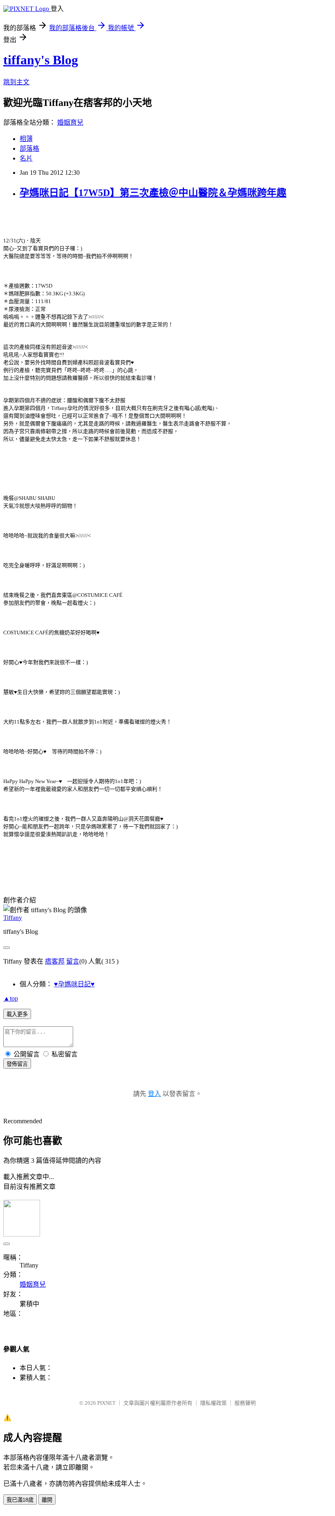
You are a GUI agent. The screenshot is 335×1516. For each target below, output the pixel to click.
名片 (26, 158)
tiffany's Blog (40, 60)
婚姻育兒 (70, 122)
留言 (72, 961)
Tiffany (12, 917)
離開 (47, 1500)
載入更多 (17, 1014)
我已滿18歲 (20, 1500)
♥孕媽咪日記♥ (74, 984)
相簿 (26, 138)
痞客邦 (55, 961)
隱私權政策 (213, 1403)
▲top (10, 998)
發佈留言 (17, 1064)
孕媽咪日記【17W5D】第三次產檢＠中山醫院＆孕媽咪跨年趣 (153, 192)
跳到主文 (16, 82)
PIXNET (106, 1403)
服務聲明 (245, 1403)
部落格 (29, 148)
